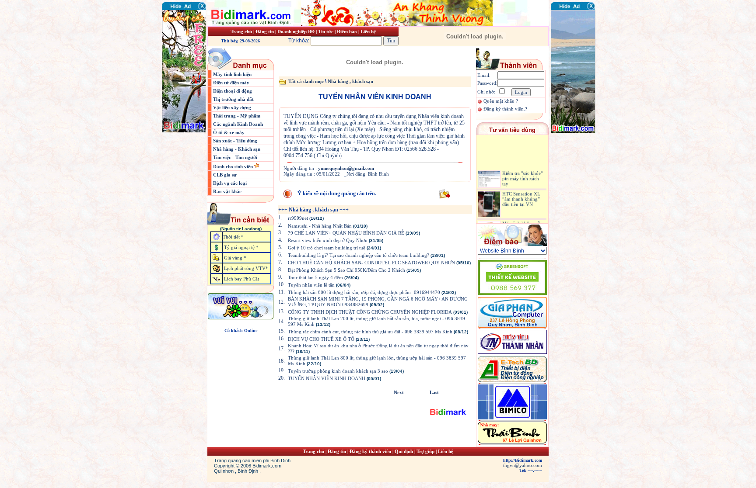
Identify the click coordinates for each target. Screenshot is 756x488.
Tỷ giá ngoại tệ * (241, 247)
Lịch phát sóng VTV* (246, 268)
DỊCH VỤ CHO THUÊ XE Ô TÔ (321, 339)
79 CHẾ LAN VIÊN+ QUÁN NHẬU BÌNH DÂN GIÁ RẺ (346, 232)
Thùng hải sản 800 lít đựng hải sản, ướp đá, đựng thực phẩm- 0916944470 (364, 292)
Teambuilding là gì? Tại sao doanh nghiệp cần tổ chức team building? (358, 255)
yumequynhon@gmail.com (346, 168)
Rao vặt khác (227, 191)
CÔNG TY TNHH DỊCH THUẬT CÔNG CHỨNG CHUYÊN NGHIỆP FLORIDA (370, 312)
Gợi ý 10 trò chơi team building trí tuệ (326, 247)
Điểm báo (347, 31)
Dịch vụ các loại (230, 183)
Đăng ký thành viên (370, 451)
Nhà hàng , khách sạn (350, 81)
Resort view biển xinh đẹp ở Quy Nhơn (328, 240)
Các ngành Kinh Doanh (238, 124)
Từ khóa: (299, 41)
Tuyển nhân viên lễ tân (311, 284)
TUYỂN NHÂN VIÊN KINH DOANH (326, 378)
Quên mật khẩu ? (500, 101)
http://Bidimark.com (522, 460)
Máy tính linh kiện (232, 74)
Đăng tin (265, 31)
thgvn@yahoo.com (522, 465)
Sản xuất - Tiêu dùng (235, 140)
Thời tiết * (233, 236)
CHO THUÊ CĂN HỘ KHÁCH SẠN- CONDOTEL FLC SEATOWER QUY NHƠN (371, 262)
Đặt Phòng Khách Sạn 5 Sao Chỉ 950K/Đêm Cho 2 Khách (346, 270)
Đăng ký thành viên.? (505, 108)
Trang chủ (241, 31)
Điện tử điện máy (231, 82)
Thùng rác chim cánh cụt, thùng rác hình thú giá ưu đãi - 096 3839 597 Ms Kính (370, 331)
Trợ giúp (426, 451)
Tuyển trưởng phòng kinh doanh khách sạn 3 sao (338, 371)
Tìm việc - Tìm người (235, 157)
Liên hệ (368, 31)
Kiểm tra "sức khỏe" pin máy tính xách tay (522, 174)
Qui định (404, 451)
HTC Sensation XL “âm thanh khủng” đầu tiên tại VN (521, 194)
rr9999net (298, 218)
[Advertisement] (577, 185)
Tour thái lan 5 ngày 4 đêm (315, 277)
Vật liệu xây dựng (232, 107)
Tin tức (326, 31)
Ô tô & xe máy (229, 132)
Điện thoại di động (232, 90)
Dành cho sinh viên (233, 166)
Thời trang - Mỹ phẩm (236, 115)
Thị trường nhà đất (233, 99)
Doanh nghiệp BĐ (296, 31)
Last (434, 392)
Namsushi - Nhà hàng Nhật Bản (320, 225)
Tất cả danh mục (306, 81)
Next (399, 392)
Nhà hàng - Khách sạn (236, 149)
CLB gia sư (225, 174)
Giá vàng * (235, 257)
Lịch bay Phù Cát (241, 278)
